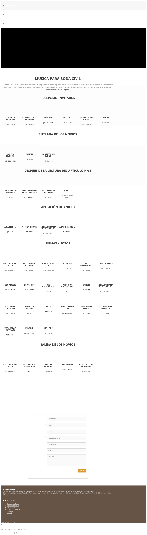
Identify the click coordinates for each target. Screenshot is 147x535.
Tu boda (9, 513)
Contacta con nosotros (77, 403)
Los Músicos (11, 507)
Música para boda (12, 5)
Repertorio (10, 511)
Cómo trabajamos (13, 506)
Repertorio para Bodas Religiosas (58, 90)
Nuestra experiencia (13, 509)
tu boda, (67, 398)
